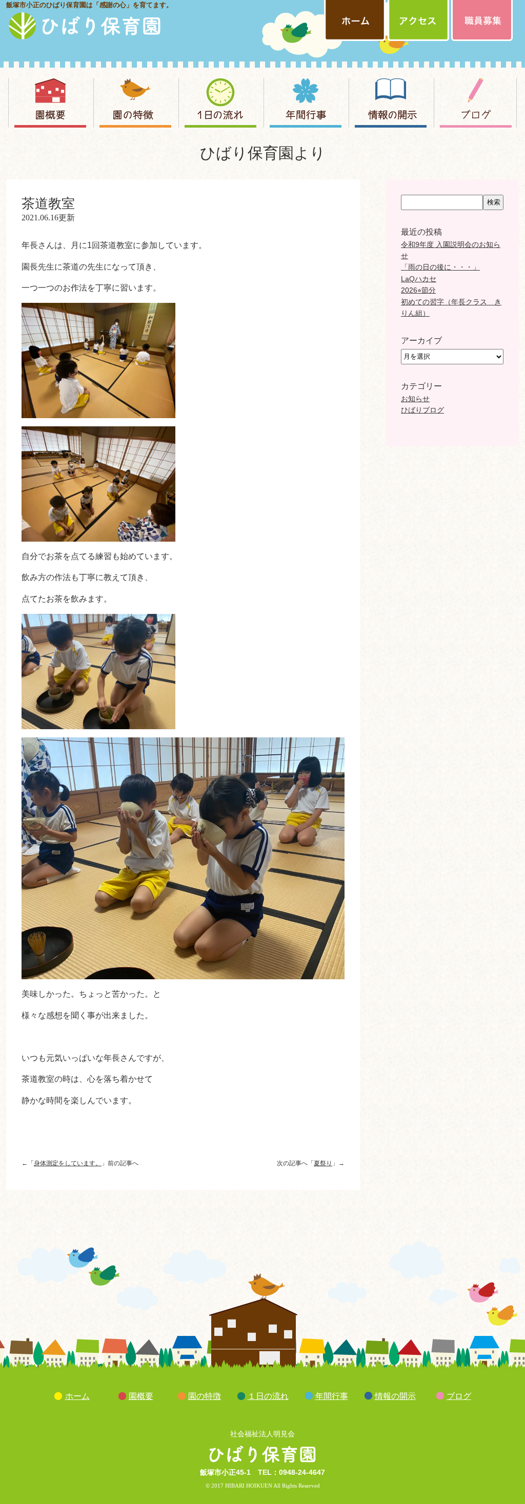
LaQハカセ (418, 279)
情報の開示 (395, 1396)
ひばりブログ (422, 410)
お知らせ (415, 399)
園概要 (141, 1396)
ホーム (77, 1396)
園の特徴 (204, 1396)
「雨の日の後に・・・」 (440, 267)
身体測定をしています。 (68, 1163)
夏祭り (323, 1163)
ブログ (459, 1396)
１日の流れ (268, 1396)
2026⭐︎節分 (418, 290)
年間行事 (331, 1396)
